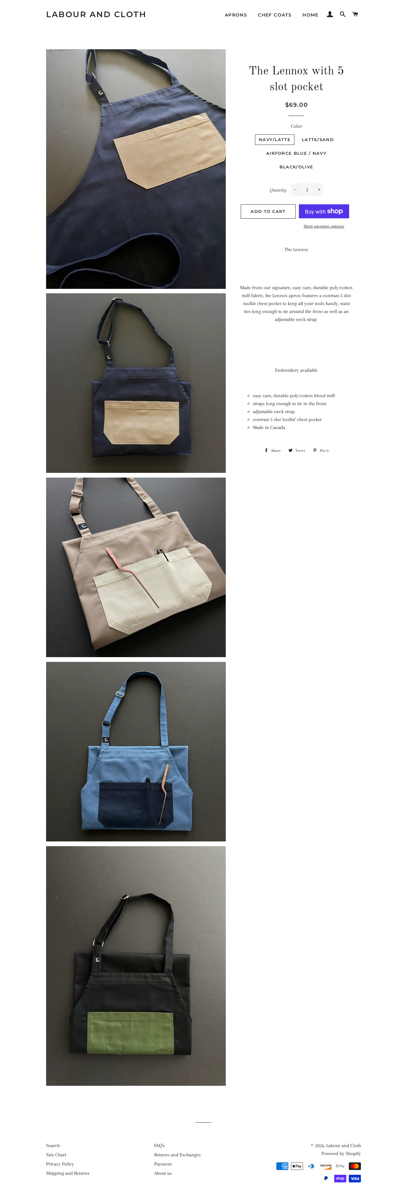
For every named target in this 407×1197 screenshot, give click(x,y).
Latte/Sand (318, 139)
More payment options (324, 226)
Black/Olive (296, 166)
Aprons (236, 15)
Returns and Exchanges (177, 1155)
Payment (163, 1164)
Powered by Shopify (341, 1153)
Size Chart (56, 1155)
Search (53, 1145)
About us (163, 1173)
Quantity (278, 190)
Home (310, 15)
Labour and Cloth (96, 14)
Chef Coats (275, 15)
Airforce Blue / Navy (296, 153)
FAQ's (159, 1145)
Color (296, 126)
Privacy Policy (60, 1164)
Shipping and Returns (67, 1173)
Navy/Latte (275, 139)
